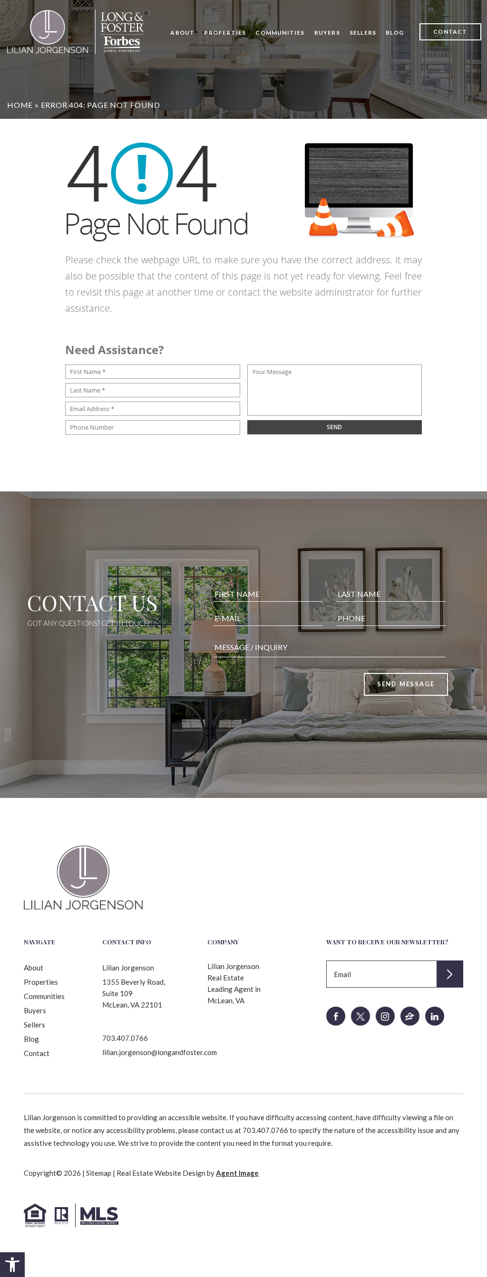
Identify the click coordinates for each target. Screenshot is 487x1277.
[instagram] (385, 1016)
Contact (450, 31)
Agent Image (237, 1173)
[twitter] (360, 1016)
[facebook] (335, 1016)
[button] (12, 1264)
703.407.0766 (125, 1038)
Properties (225, 32)
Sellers (363, 32)
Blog (395, 32)
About (182, 32)
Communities (279, 32)
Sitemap (98, 1173)
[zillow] (409, 1016)
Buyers (327, 32)
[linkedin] (434, 1016)
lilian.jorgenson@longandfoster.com (159, 1052)
